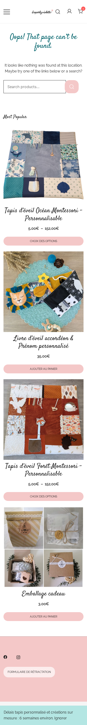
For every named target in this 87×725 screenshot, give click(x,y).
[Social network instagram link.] (18, 656)
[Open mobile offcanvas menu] (6, 12)
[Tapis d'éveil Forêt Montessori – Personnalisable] (43, 419)
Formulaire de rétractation (29, 672)
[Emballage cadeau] (43, 547)
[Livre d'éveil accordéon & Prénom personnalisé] (43, 291)
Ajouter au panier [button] (43, 369)
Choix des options (43, 241)
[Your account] (69, 11)
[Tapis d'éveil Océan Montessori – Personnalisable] (43, 164)
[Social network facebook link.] (5, 656)
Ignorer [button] (60, 718)
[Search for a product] (58, 11)
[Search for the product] (72, 86)
